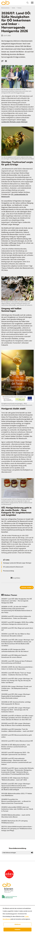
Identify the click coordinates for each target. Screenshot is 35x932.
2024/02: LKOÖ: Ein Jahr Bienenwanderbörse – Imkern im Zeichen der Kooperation (17, 668)
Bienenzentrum (5, 7)
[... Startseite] (6, 2)
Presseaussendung (8, 571)
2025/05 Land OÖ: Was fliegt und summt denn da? (17, 629)
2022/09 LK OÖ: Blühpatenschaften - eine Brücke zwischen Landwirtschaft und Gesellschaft (15, 747)
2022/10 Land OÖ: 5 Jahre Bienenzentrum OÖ (17, 741)
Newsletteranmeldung (17, 848)
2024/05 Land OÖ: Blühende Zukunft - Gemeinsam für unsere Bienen (14, 656)
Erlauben (17, 929)
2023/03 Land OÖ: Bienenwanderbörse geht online (16, 736)
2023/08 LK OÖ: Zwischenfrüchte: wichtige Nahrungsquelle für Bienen (16, 703)
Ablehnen (18, 924)
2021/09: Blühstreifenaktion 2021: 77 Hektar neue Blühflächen (16, 795)
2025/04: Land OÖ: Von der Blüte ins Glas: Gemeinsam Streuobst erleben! (15, 635)
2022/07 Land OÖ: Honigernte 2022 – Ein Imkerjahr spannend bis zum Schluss (15, 754)
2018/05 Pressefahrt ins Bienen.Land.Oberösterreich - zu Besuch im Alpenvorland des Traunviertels (16, 801)
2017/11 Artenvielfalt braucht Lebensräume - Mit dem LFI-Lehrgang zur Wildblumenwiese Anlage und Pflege (16, 829)
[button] (2, 61)
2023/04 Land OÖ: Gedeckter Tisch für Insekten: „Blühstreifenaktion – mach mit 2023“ (17, 730)
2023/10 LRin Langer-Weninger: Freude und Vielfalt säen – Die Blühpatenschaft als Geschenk (16, 688)
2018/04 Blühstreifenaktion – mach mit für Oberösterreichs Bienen (15, 816)
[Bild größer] (17, 76)
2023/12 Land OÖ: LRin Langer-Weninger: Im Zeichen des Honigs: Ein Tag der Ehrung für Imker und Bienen (16, 681)
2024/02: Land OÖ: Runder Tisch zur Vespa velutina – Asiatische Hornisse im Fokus (16, 674)
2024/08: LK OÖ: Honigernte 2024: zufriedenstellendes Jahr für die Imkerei (14, 650)
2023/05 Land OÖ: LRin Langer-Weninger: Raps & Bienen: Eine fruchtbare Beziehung (15, 724)
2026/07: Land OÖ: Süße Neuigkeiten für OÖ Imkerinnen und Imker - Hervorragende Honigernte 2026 (16, 601)
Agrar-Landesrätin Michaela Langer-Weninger (14, 121)
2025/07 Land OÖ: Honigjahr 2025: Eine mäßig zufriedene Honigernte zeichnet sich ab (17, 623)
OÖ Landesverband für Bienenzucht (13, 567)
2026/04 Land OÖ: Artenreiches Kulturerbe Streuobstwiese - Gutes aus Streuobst (16, 617)
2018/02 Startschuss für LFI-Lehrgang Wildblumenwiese (14, 822)
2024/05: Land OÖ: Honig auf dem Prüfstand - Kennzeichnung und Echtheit (17, 662)
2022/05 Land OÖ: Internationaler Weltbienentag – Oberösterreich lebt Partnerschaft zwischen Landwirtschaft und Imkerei (16, 761)
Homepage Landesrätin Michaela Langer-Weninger (17, 563)
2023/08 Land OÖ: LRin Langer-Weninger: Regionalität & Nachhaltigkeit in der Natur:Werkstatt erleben (15, 696)
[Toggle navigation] (28, 3)
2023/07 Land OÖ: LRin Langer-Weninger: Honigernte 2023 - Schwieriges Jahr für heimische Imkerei (15, 710)
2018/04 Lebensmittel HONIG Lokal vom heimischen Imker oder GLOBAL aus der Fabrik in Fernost (17, 809)
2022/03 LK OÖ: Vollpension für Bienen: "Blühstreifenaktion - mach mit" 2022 (15, 779)
